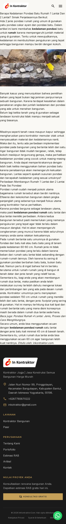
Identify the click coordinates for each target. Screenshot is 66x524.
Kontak (7, 467)
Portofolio (9, 449)
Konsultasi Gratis (33, 496)
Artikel (7, 461)
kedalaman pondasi (11, 158)
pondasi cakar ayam (19, 25)
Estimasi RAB (11, 455)
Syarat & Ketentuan (37, 518)
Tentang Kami (11, 443)
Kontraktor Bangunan (16, 421)
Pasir (6, 427)
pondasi (4, 147)
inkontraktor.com (43, 343)
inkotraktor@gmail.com (22, 404)
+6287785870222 (19, 398)
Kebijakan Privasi (16, 518)
